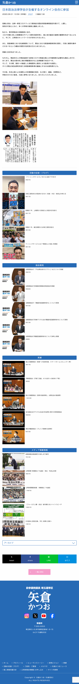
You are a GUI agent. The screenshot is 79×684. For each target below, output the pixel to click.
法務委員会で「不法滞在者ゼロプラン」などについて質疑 (44, 269)
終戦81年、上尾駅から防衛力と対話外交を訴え (41, 210)
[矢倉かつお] (9, 3)
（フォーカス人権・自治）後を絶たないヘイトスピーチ (44, 504)
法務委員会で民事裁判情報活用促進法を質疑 (40, 286)
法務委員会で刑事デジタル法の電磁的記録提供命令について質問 (47, 319)
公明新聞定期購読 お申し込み (32, 670)
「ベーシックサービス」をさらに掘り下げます (41, 177)
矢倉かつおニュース (59, 666)
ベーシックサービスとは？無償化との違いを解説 (41, 244)
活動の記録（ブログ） (12, 666)
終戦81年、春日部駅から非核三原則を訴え (40, 227)
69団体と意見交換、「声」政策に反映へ (39, 521)
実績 (65, 663)
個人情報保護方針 (10, 670)
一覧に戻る (39, 572)
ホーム (6, 663)
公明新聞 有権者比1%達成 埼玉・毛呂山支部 (41, 471)
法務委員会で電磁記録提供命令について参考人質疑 (42, 336)
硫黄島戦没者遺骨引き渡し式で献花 (37, 454)
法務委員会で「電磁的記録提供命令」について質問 (42, 303)
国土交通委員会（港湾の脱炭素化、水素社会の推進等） (44, 395)
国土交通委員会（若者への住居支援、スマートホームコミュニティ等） (49, 362)
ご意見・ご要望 (30, 666)
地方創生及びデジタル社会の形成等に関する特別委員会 (44, 412)
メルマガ (44, 666)
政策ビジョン (54, 663)
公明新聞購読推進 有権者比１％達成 (38, 487)
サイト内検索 (53, 670)
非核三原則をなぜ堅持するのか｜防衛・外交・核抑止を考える (46, 193)
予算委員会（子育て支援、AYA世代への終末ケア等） (43, 378)
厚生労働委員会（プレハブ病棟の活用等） (39, 429)
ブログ (30, 14)
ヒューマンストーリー (36, 663)
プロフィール (18, 663)
